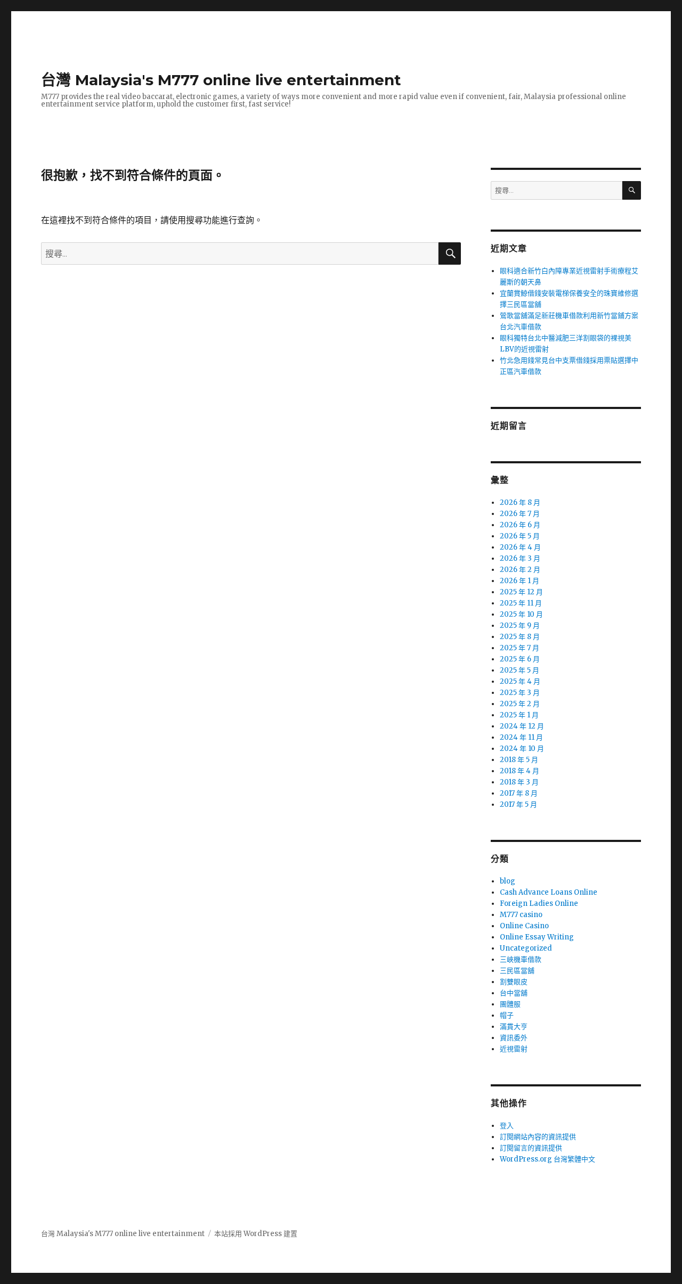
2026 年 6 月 (520, 524)
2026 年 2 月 (520, 569)
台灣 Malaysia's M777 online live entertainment (221, 80)
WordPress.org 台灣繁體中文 (547, 1159)
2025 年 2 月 (520, 703)
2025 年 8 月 (520, 636)
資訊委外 (513, 1037)
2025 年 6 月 (520, 659)
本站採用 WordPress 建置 (255, 1233)
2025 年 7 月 (519, 647)
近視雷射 (513, 1048)
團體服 (510, 1004)
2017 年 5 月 (518, 804)
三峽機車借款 (520, 959)
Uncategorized (526, 948)
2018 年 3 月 (519, 782)
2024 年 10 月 (522, 748)
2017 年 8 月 (519, 793)
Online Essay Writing (537, 937)
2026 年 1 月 (519, 580)
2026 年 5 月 (520, 536)
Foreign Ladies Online (539, 903)
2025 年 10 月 (521, 614)
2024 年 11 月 (521, 737)
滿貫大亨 (513, 1026)
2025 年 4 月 (520, 681)
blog (507, 881)
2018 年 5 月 (519, 759)
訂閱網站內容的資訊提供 (538, 1136)
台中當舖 (513, 992)
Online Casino (524, 925)
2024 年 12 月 (522, 726)
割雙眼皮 (513, 981)
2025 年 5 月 (519, 670)
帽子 (507, 1015)
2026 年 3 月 (520, 558)
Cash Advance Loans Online (548, 892)
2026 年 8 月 (520, 502)
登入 (507, 1125)
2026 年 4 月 (520, 547)
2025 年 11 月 (521, 603)
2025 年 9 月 (520, 625)
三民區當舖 (517, 970)
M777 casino (521, 914)
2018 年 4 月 (519, 770)
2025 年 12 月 (521, 591)
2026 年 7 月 (520, 513)
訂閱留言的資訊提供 (531, 1147)
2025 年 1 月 (519, 714)
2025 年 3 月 (520, 692)
